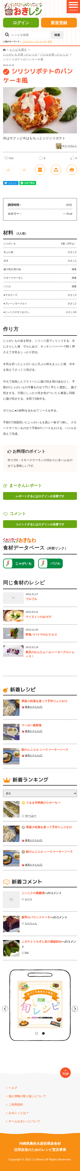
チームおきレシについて (24, 1121)
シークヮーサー (40, 41)
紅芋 (50, 41)
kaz (27, 952)
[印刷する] (72, 170)
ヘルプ (13, 1087)
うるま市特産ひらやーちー (43, 802)
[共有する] (56, 170)
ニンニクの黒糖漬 (33, 893)
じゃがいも (23, 563)
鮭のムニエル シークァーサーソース (45, 749)
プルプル (31, 599)
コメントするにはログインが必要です (40, 524)
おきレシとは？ (19, 1112)
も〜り (28, 899)
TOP (65, 1074)
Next (75, 1009)
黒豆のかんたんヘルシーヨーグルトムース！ (50, 654)
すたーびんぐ (69, 145)
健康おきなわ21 (33, 706)
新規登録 (59, 22)
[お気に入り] (24, 170)
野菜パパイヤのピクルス (41, 634)
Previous (5, 1009)
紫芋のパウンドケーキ (36, 917)
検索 (57, 35)
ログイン (21, 22)
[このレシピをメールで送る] (40, 170)
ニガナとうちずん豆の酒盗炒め (42, 941)
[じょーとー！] (8, 170)
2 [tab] (43, 1033)
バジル (55, 563)
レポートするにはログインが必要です (40, 496)
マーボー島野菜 (32, 725)
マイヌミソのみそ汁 (38, 616)
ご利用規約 (16, 1104)
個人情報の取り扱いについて (27, 1096)
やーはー (31, 815)
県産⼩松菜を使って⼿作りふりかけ (44, 701)
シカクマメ (27, 41)
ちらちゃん (31, 923)
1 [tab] (36, 1033)
